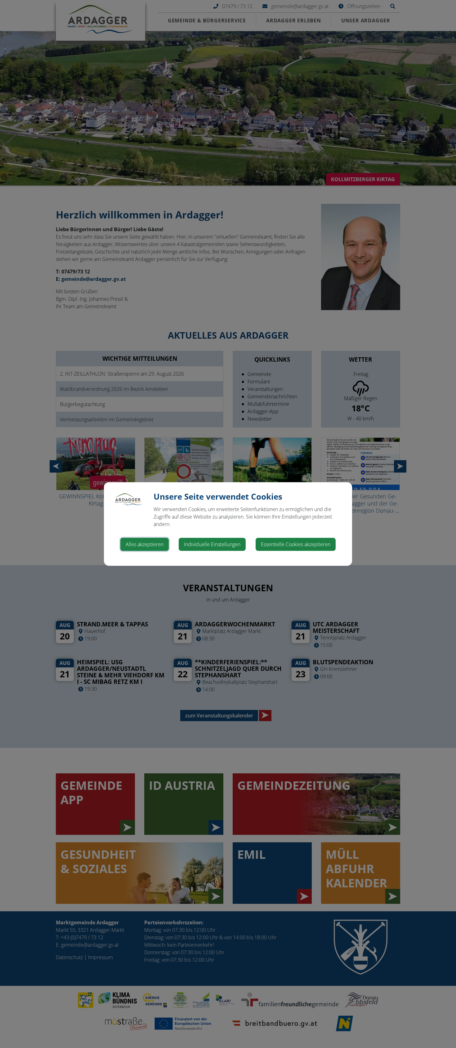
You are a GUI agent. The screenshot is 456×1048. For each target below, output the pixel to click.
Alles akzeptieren (144, 544)
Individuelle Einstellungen (212, 544)
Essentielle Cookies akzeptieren (295, 544)
